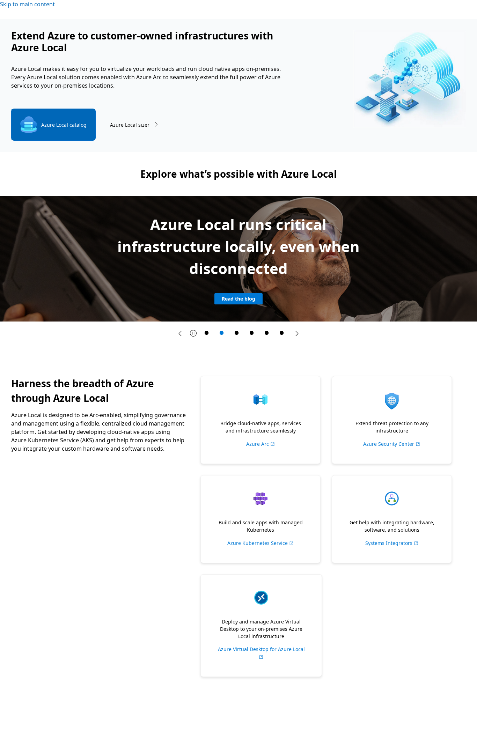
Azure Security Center (391, 444)
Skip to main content (27, 4)
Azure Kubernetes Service (260, 543)
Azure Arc (260, 444)
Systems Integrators (392, 543)
